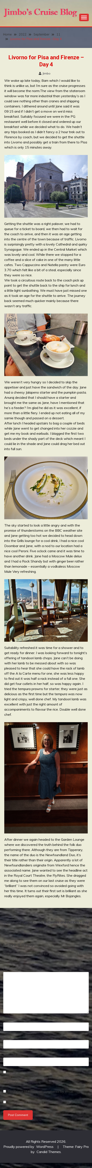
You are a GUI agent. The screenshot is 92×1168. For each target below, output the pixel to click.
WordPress (44, 1146)
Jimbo (46, 73)
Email (8, 1037)
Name (9, 1019)
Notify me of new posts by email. (33, 1102)
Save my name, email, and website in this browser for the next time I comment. (44, 1080)
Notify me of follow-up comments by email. (41, 1091)
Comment (12, 969)
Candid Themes (49, 1152)
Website (9, 1054)
